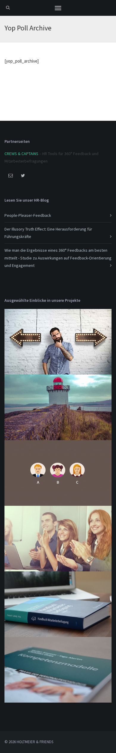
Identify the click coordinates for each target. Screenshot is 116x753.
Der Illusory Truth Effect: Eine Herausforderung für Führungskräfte (48, 232)
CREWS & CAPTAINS (21, 153)
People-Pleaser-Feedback (27, 215)
